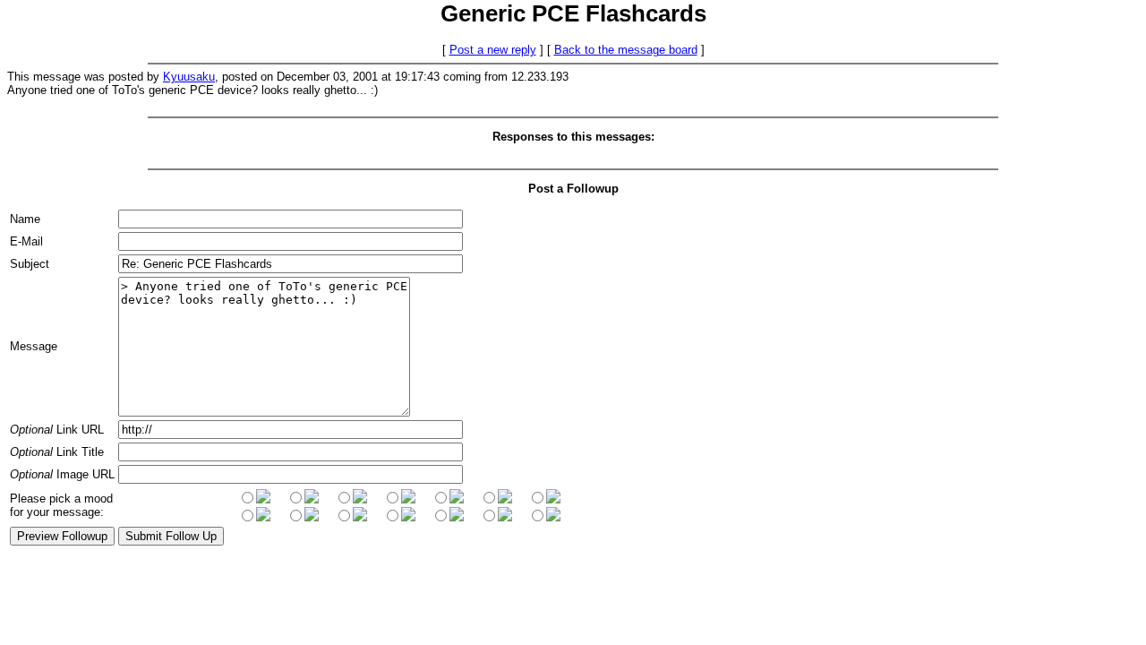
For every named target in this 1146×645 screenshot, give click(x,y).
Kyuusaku (189, 76)
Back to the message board (625, 49)
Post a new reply (492, 49)
